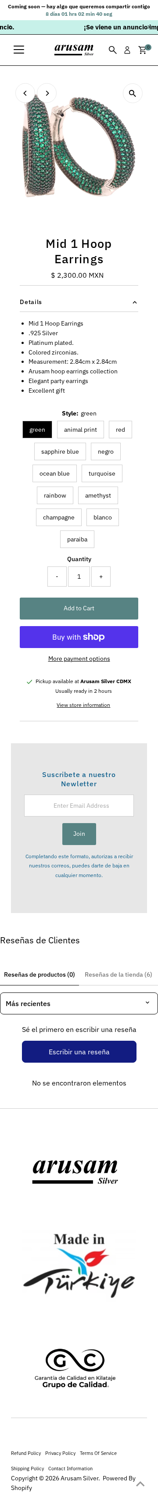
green (37, 429)
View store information (83, 705)
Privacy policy (60, 1453)
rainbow (55, 495)
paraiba (77, 539)
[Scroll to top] (140, 1484)
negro (106, 451)
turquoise (102, 473)
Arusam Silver (79, 1478)
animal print (80, 429)
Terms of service (98, 1453)
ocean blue (55, 473)
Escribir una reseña (79, 1051)
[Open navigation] (19, 50)
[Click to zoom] (133, 93)
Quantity (79, 559)
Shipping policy (27, 1468)
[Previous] (10, 27)
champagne (59, 517)
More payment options (79, 659)
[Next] (148, 27)
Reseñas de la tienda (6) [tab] (118, 974)
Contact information (70, 1468)
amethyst (98, 495)
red (120, 429)
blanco (102, 517)
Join (79, 834)
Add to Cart (79, 608)
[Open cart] (142, 50)
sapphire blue (60, 451)
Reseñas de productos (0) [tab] (39, 974)
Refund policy (26, 1453)
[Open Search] (113, 50)
